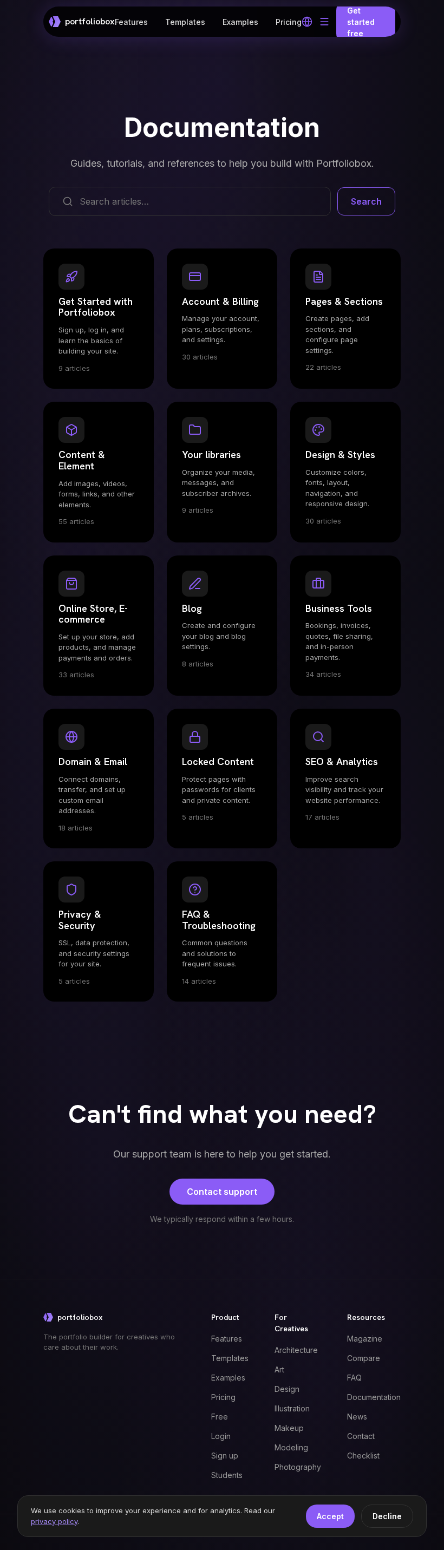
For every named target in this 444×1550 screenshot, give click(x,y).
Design (287, 1389)
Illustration (292, 1408)
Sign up (224, 1455)
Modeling (291, 1447)
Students (227, 1475)
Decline (387, 1516)
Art (279, 1369)
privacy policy (54, 1521)
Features (131, 22)
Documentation (374, 1397)
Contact (361, 1436)
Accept (330, 1516)
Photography (298, 1466)
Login (221, 1436)
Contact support (222, 1191)
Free (219, 1416)
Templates (185, 22)
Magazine (364, 1338)
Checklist (363, 1455)
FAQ (354, 1377)
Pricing (289, 22)
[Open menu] (324, 21)
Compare (363, 1358)
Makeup (289, 1428)
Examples (240, 22)
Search (366, 201)
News (357, 1416)
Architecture (296, 1350)
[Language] (307, 21)
